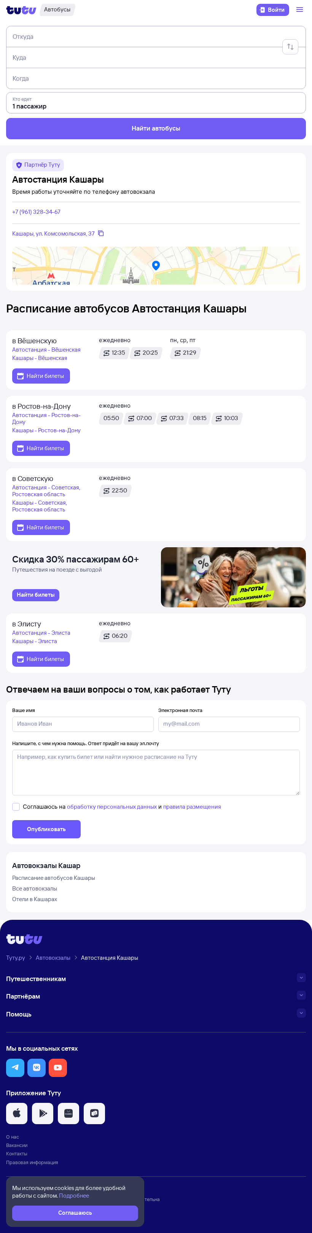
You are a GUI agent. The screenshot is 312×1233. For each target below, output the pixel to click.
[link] (35, 595)
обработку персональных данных (112, 806)
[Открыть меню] (300, 9)
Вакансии (16, 1145)
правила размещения (192, 806)
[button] (15, 1068)
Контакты (16, 1153)
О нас (12, 1137)
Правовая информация (32, 1162)
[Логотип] (21, 10)
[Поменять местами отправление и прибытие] (290, 46)
